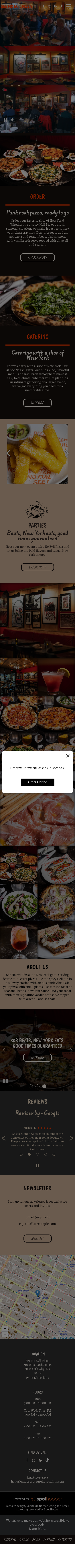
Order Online (37, 782)
